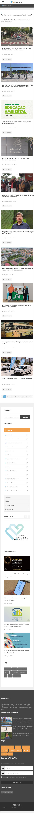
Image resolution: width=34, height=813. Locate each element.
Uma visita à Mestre (17, 487)
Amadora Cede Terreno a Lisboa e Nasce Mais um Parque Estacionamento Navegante (17, 85)
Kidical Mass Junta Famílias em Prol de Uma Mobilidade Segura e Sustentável (16, 49)
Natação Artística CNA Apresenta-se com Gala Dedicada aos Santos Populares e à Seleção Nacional (23, 721)
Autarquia (26, 750)
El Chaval (17, 455)
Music (10, 676)
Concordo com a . (14, 778)
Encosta (4, 754)
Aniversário (26, 747)
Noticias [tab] (8, 497)
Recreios (18, 747)
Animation (23, 672)
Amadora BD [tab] (9, 509)
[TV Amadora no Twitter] (5, 792)
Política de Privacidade (19, 778)
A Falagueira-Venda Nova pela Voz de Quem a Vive (17, 342)
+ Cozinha (17, 435)
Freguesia (12, 750)
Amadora (4, 747)
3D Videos (7, 669)
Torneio (19, 750)
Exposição (4, 750)
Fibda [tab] (7, 501)
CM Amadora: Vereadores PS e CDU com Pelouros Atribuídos (15, 159)
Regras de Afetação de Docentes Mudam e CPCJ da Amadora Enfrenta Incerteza (18, 269)
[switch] (1, 777)
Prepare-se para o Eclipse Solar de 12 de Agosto (17, 574)
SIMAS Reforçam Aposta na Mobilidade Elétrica (17, 378)
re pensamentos (17, 475)
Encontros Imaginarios (17, 459)
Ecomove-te (17, 451)
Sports (6, 672)
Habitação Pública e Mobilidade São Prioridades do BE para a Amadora (18, 195)
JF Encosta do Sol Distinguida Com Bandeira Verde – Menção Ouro (16, 306)
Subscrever (17, 782)
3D (11, 672)
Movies (24, 669)
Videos (14, 669)
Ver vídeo (8, 59)
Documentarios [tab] (10, 505)
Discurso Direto (17, 447)
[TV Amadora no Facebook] (2, 792)
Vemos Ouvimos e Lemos (17, 491)
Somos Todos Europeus (17, 483)
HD (19, 669)
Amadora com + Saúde (17, 439)
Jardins (17, 467)
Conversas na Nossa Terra (17, 443)
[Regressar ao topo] (28, 801)
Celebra (11, 747)
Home (5, 5)
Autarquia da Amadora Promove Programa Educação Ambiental (16, 122)
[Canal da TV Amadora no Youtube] (11, 792)
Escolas (10, 754)
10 (29, 397)
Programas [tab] (8, 430)
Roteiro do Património (17, 479)
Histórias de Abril (17, 463)
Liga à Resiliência (17, 471)
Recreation (17, 676)
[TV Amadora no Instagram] (8, 792)
